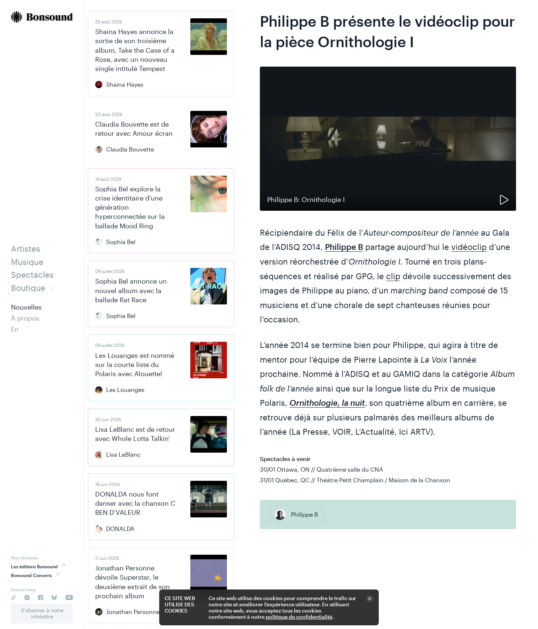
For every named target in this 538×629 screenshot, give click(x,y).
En (15, 329)
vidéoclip (469, 246)
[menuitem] (42, 18)
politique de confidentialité (299, 617)
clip (393, 276)
